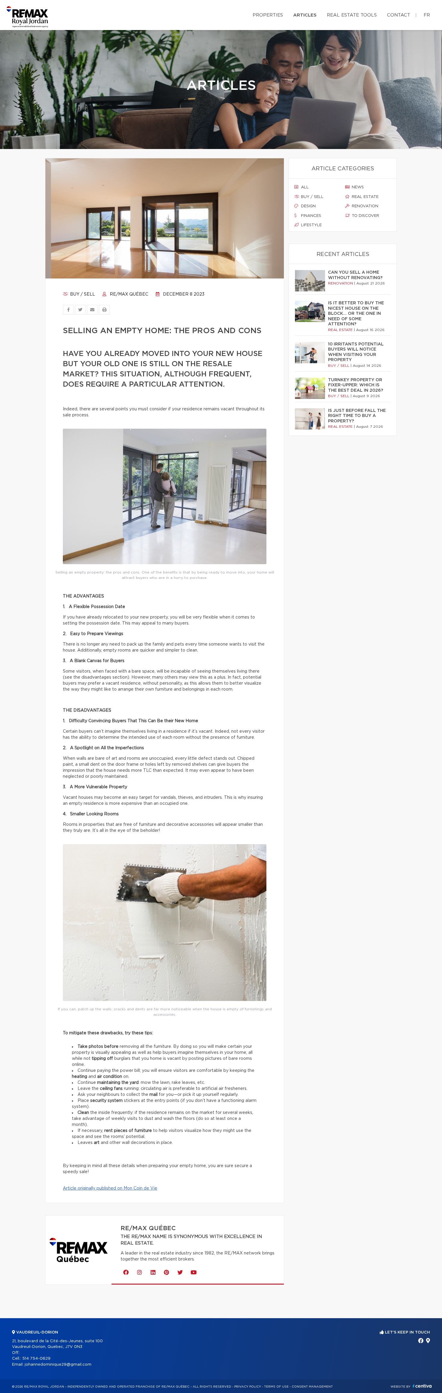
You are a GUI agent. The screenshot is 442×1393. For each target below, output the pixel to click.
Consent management (312, 1386)
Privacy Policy (247, 1386)
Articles (305, 15)
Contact (398, 15)
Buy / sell (82, 294)
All (304, 187)
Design (308, 206)
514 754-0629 (36, 1359)
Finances (310, 216)
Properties (268, 15)
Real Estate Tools (352, 15)
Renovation (364, 206)
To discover (365, 216)
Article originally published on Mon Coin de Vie (110, 1188)
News (357, 187)
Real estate (365, 197)
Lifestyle (311, 225)
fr (427, 15)
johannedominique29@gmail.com (58, 1365)
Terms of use (276, 1386)
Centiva (422, 1386)
